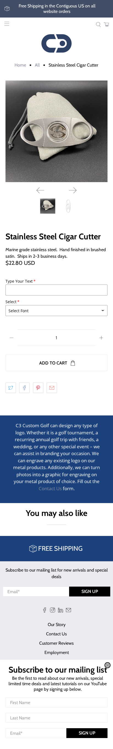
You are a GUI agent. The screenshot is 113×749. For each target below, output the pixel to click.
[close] (107, 665)
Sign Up (87, 733)
